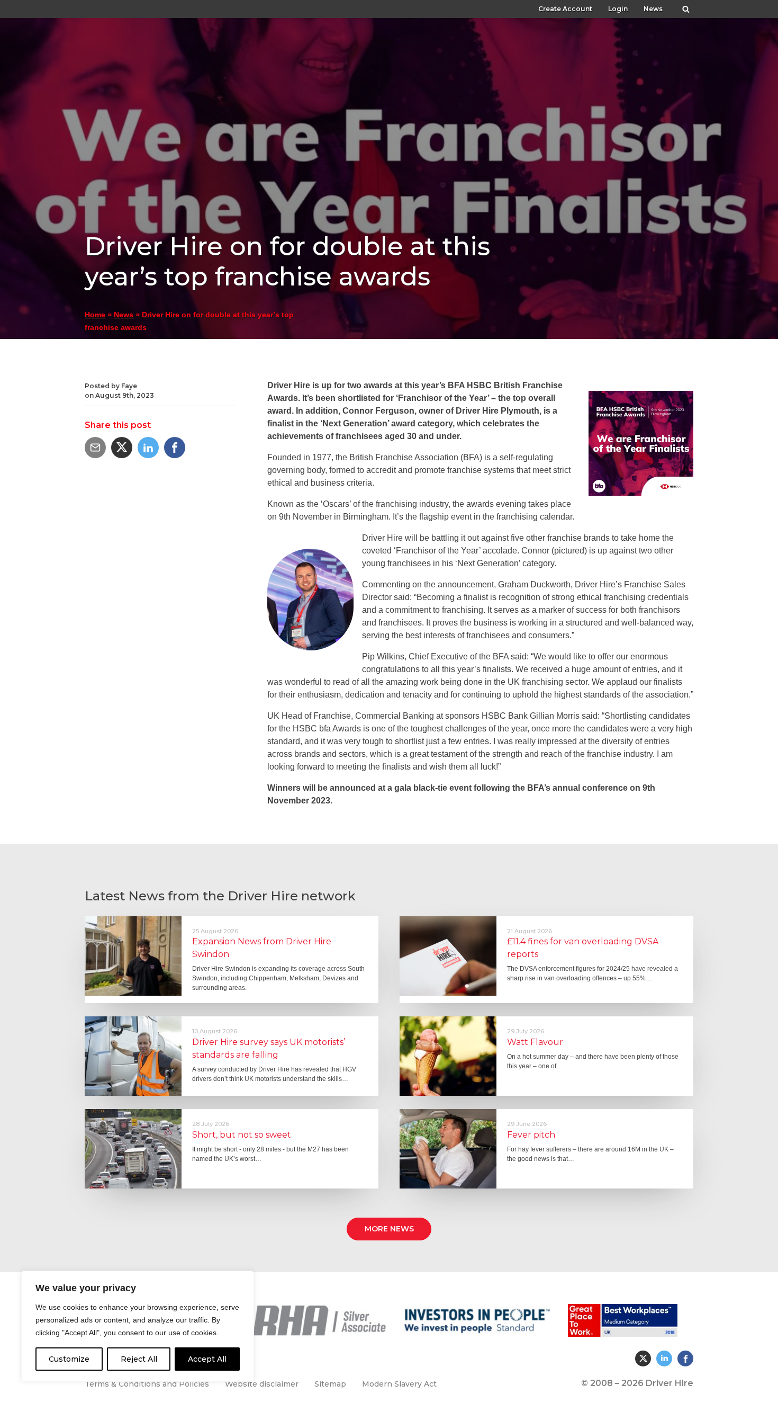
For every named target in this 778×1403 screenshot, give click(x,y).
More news (389, 1229)
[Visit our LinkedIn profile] (664, 1358)
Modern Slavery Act (399, 1384)
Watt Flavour (535, 1042)
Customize (69, 1359)
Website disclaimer (261, 1384)
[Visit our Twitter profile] (643, 1358)
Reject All (139, 1359)
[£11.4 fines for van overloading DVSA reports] (448, 956)
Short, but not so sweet (241, 1135)
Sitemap (330, 1384)
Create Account (565, 9)
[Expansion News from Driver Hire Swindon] (133, 956)
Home (95, 315)
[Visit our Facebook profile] (685, 1358)
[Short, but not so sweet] (133, 1148)
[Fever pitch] (448, 1148)
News (653, 9)
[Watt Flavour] (448, 1056)
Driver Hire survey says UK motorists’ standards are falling (268, 1048)
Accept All (207, 1359)
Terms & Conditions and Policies (147, 1384)
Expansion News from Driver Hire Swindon (261, 947)
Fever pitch (531, 1135)
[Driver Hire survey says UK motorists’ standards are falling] (133, 1056)
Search (686, 6)
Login (618, 9)
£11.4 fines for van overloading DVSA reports (582, 947)
